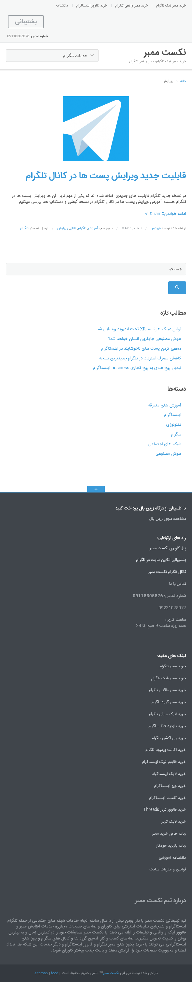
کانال (73, 228)
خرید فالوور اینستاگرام (91, 6)
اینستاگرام (172, 414)
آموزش (93, 228)
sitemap (41, 973)
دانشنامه (62, 6)
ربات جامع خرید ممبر (169, 833)
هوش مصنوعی (168, 453)
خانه (183, 81)
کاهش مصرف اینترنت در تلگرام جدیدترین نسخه (140, 358)
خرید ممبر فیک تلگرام (171, 6)
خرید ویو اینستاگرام (170, 786)
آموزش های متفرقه (164, 405)
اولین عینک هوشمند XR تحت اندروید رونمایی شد (139, 329)
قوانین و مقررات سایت (168, 869)
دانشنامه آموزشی (172, 857)
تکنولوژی (173, 424)
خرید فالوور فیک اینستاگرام (164, 762)
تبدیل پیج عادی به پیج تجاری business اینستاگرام (137, 367)
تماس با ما (177, 584)
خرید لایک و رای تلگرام (167, 714)
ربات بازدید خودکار (171, 845)
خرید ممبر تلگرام (173, 666)
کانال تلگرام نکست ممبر (167, 572)
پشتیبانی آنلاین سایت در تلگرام (161, 560)
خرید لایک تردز (174, 821)
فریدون (155, 228)
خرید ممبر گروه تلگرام (169, 702)
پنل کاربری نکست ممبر (168, 548)
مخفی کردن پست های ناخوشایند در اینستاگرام (141, 348)
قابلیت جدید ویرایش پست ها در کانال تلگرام (106, 176)
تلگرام (82, 228)
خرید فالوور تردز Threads (164, 809)
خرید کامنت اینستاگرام (167, 798)
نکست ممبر (111, 973)
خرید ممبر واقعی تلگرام (131, 6)
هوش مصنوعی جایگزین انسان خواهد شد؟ (144, 338)
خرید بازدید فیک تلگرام (167, 726)
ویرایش (62, 228)
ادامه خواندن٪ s (165, 213)
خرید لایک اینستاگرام (169, 774)
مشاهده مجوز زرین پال (167, 519)
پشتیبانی (26, 22)
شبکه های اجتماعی (164, 444)
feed (54, 973)
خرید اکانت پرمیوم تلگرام (166, 750)
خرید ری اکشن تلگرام (169, 738)
